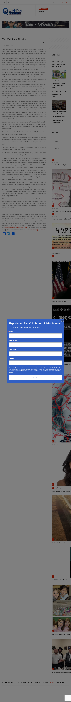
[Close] (62, 321)
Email (11, 331)
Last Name (13, 349)
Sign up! (35, 377)
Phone (11, 358)
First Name (13, 340)
